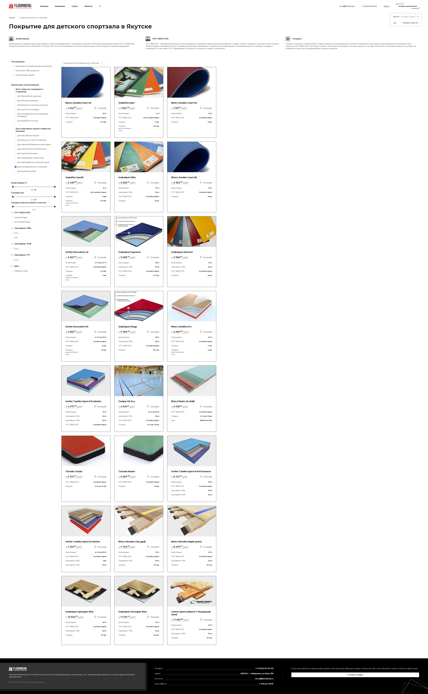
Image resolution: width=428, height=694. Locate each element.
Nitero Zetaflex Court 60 (184, 103)
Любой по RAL (21, 271)
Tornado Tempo (73, 471)
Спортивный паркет (25, 75)
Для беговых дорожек (27, 101)
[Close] (418, 17)
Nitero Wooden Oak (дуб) (132, 541)
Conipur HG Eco (126, 401)
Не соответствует (22, 222)
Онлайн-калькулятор (407, 6)
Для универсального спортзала (32, 167)
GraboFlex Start (126, 103)
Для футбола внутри (26, 171)
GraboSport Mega (127, 326)
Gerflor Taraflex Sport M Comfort (82, 541)
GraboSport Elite (127, 177)
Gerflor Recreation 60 (76, 326)
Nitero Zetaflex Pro (181, 326)
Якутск (387, 6)
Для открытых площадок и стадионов (29, 90)
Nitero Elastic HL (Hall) (183, 401)
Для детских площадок (28, 109)
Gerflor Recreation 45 (76, 252)
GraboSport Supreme (129, 252)
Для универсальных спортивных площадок (32, 115)
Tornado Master (126, 471)
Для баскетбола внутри (28, 136)
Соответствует (20, 217)
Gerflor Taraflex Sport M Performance (191, 471)
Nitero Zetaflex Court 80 (184, 177)
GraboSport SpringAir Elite (79, 612)
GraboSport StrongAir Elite (132, 612)
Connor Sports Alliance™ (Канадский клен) (191, 613)
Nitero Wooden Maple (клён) (186, 541)
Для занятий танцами (27, 153)
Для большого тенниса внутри (31, 140)
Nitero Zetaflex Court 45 (78, 103)
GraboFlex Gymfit (74, 177)
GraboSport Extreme (182, 252)
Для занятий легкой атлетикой (31, 149)
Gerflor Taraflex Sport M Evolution (83, 401)
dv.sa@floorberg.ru (347, 6)
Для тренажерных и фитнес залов (33, 162)
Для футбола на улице (27, 121)
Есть (16, 233)
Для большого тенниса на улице (32, 105)
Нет (16, 237)
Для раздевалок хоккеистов (30, 158)
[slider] (13, 187)
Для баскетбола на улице (29, 96)
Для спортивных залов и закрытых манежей (33, 130)
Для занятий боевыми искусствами (34, 144)
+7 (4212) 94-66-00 (369, 6)
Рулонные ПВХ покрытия (27, 71)
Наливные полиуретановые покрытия (34, 66)
